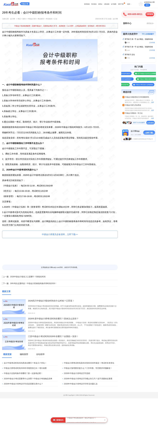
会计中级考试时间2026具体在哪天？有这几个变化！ (25, 363)
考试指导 (41, 19)
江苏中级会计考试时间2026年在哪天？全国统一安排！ (53, 336)
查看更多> (150, 23)
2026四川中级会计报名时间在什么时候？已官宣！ (51, 301)
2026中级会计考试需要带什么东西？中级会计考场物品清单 (28, 379)
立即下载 (149, 133)
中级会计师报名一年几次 (134, 113)
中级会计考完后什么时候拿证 (137, 84)
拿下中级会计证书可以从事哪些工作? (142, 73)
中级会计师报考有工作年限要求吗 (137, 97)
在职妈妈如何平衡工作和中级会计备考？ (81, 420)
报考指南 (87, 4)
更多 (128, 4)
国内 (24, 19)
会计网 (12, 19)
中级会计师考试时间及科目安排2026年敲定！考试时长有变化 (89, 363)
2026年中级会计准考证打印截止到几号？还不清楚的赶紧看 (88, 379)
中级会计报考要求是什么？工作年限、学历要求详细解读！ (88, 368)
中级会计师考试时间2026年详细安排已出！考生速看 (25, 368)
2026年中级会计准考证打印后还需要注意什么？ (23, 384)
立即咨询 (150, 14)
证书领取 (113, 4)
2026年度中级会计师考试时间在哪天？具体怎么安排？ (53, 318)
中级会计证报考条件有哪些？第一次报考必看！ (23, 373)
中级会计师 (24, 4)
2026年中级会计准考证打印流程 (77, 373)
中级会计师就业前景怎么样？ (141, 79)
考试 (19, 19)
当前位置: (5, 19)
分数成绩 (106, 4)
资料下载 (121, 4)
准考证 (100, 4)
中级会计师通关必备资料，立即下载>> (60, 234)
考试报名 (94, 4)
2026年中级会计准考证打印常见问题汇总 (81, 384)
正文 (55, 19)
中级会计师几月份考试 (133, 105)
